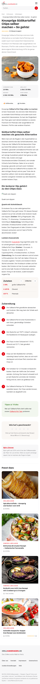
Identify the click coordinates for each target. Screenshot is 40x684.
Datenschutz (33, 661)
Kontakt (13, 661)
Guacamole (16, 242)
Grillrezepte (9, 14)
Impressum (22, 661)
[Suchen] (36, 8)
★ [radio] (12, 429)
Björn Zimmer (8, 448)
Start (3, 14)
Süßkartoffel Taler (16, 411)
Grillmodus (8, 103)
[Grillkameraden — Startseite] (17, 3)
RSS (20, 666)
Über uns (5, 661)
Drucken (21, 103)
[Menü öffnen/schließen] (36, 3)
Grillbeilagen (18, 14)
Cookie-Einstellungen (9, 666)
